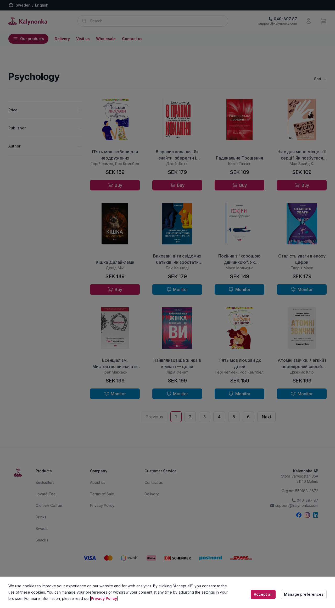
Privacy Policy (104, 598)
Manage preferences (303, 594)
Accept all (263, 594)
